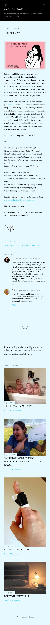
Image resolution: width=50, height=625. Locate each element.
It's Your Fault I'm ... (17, 549)
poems (32, 245)
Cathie (15, 290)
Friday (11, 245)
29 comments (15, 469)
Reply (14, 285)
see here (8, 105)
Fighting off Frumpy (13, 9)
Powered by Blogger (27, 617)
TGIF (37, 245)
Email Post (14, 242)
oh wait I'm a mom (22, 245)
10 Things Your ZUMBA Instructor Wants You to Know (22, 461)
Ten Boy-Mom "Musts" (18, 406)
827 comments (16, 410)
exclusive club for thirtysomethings (19, 200)
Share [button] (6, 242)
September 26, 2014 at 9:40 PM (30, 290)
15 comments (15, 601)
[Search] (44, 4)
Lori (13, 258)
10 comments (15, 554)
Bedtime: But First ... (17, 596)
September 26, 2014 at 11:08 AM (28, 258)
